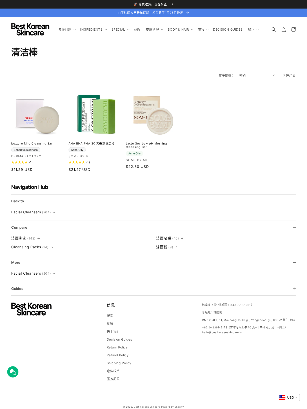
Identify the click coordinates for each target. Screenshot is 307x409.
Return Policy (117, 347)
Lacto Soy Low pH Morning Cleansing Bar (146, 145)
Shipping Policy (119, 363)
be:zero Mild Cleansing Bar (31, 143)
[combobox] (288, 397)
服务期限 (113, 379)
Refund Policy (118, 355)
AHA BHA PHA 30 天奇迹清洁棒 (92, 143)
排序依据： (227, 75)
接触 (110, 323)
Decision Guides (119, 339)
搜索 (110, 315)
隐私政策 (113, 371)
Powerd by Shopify (172, 406)
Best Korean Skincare (147, 406)
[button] (67, 29)
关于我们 (113, 331)
